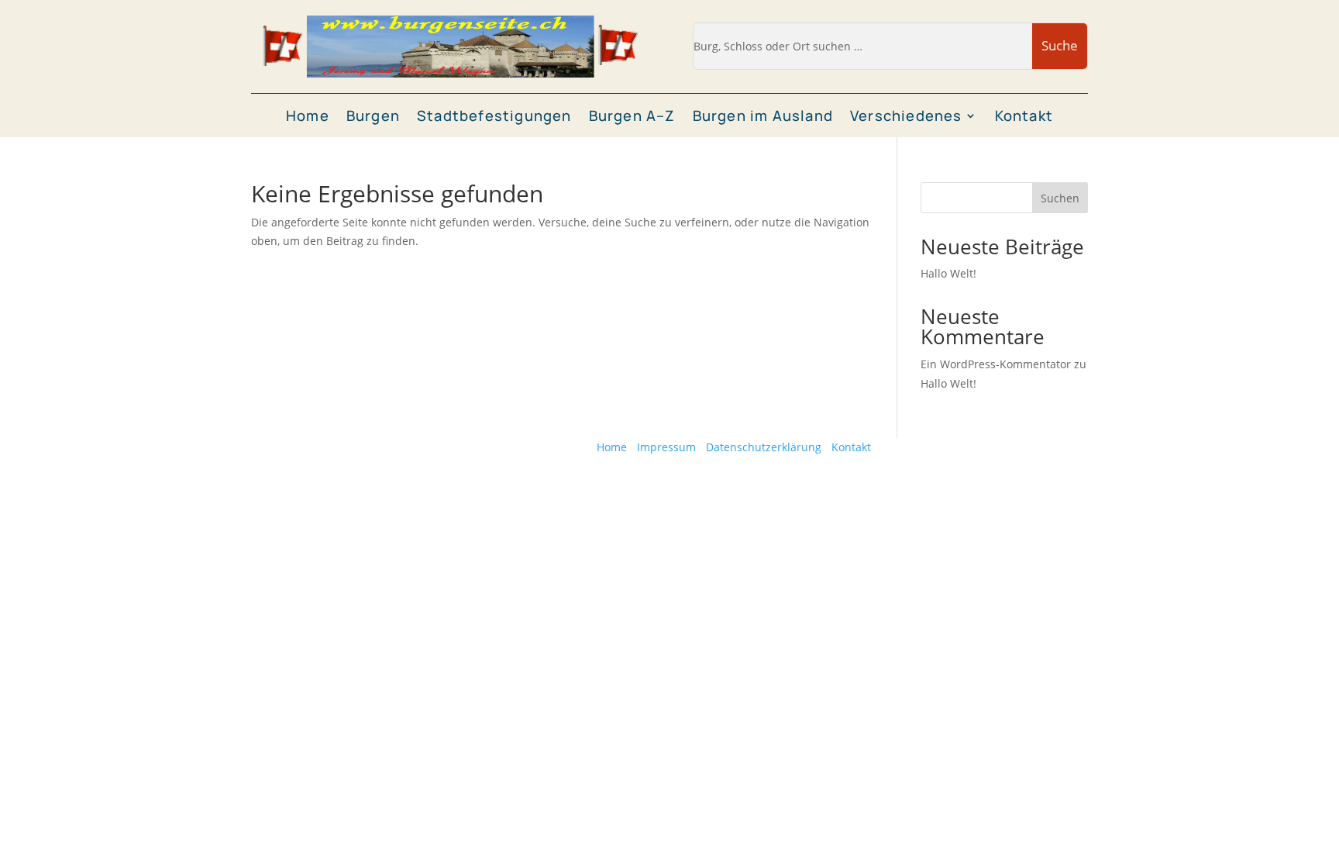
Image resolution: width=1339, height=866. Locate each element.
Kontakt (1024, 117)
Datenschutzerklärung (763, 447)
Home (307, 117)
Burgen (373, 117)
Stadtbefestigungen (494, 117)
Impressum (666, 447)
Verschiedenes (906, 117)
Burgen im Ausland (763, 117)
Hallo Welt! (948, 273)
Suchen (1060, 198)
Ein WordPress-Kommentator (996, 364)
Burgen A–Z (632, 117)
